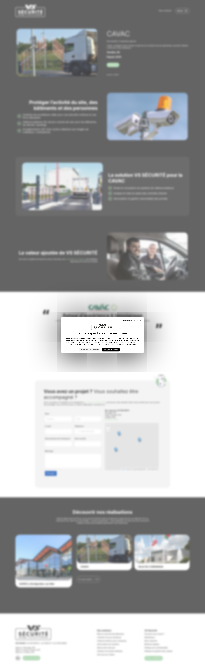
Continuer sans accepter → (132, 320)
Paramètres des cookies (90, 350)
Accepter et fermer (111, 350)
